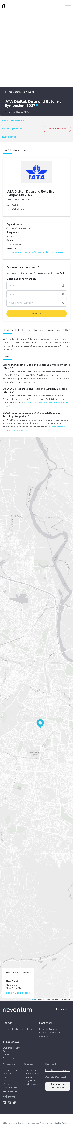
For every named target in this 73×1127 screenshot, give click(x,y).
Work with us (10, 1091)
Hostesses (45, 1023)
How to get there (12, 129)
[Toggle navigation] (68, 5)
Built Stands (9, 137)
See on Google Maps (18, 993)
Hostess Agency (48, 1029)
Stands (7, 1023)
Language (62, 1009)
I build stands (31, 1070)
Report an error (57, 129)
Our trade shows (12, 1048)
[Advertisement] (36, 49)
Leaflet (33, 999)
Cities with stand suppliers (17, 1029)
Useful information (13, 121)
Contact (7, 1080)
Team (6, 1077)
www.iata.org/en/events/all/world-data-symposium (35, 252)
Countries (8, 1058)
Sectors (7, 1051)
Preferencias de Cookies (57, 1086)
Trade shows (11, 1042)
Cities (6, 1055)
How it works (10, 1087)
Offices (7, 1084)
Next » (36, 313)
